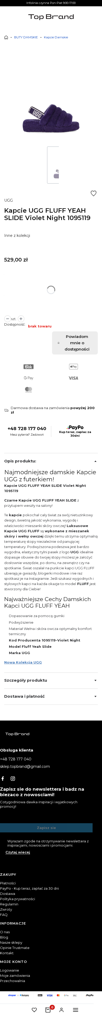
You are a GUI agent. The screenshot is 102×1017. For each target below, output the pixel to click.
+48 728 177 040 (27, 428)
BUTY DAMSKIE (26, 37)
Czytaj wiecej (17, 852)
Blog (4, 937)
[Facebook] (2, 778)
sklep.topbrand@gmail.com (25, 766)
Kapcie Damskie (56, 37)
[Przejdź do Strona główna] (6, 37)
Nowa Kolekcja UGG (23, 662)
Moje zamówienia (15, 975)
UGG (8, 200)
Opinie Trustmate (15, 948)
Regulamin (9, 904)
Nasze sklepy (11, 942)
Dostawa (7, 893)
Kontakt (7, 953)
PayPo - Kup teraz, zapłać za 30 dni (29, 888)
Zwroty (6, 909)
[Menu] (75, 1010)
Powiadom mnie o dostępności (77, 343)
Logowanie (9, 970)
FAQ (4, 914)
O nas (5, 932)
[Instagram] (12, 778)
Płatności (8, 883)
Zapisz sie (46, 828)
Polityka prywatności (17, 899)
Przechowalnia (12, 981)
